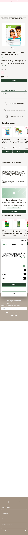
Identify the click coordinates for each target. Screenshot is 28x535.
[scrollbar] (13, 157)
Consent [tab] (5, 244)
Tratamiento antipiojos (21, 17)
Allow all (14, 284)
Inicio (2, 17)
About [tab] (22, 244)
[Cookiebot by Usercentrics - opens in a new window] (20, 240)
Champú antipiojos (5, 18)
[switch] (24, 270)
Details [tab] (14, 244)
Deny (14, 293)
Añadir (7, 151)
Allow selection (14, 289)
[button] (14, 513)
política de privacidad (17, 312)
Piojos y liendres (11, 17)
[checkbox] (7, 312)
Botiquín (6, 17)
